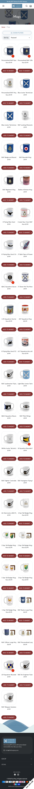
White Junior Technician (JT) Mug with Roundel (9, 448)
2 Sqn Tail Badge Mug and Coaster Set (25, 545)
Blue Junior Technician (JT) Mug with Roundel (25, 92)
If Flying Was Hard (9, 222)
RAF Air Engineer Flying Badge (25, 674)
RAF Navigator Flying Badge (25, 480)
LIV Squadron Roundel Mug (9, 674)
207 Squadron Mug (25, 319)
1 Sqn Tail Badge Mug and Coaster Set (9, 577)
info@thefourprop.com (12, 750)
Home (3, 27)
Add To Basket (8, 71)
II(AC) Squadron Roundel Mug (9, 416)
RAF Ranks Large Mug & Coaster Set (25, 610)
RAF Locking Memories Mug (25, 125)
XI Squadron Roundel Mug (25, 448)
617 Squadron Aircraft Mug (25, 351)
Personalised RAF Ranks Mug (9, 60)
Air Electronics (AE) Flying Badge (9, 513)
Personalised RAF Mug (9, 92)
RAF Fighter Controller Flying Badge (9, 480)
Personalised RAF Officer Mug (25, 60)
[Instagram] (18, 774)
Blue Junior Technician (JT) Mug (9, 125)
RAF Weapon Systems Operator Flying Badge (9, 707)
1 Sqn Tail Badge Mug (9, 610)
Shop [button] (4, 759)
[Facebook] (15, 774)
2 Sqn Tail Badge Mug (25, 513)
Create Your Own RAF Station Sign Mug (25, 222)
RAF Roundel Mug (25, 157)
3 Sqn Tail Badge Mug (25, 577)
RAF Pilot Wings (25, 416)
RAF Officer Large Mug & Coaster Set (9, 642)
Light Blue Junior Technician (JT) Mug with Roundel (25, 383)
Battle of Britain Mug (25, 189)
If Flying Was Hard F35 (9, 351)
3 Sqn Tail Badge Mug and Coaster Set (9, 545)
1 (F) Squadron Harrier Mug (9, 319)
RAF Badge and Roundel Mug (9, 157)
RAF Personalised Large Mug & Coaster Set (25, 642)
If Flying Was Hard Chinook (9, 254)
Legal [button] (4, 764)
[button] (5, 5)
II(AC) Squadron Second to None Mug (9, 286)
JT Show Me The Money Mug (25, 286)
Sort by (6, 38)
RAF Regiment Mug (9, 189)
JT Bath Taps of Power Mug (25, 254)
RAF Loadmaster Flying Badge (9, 383)
